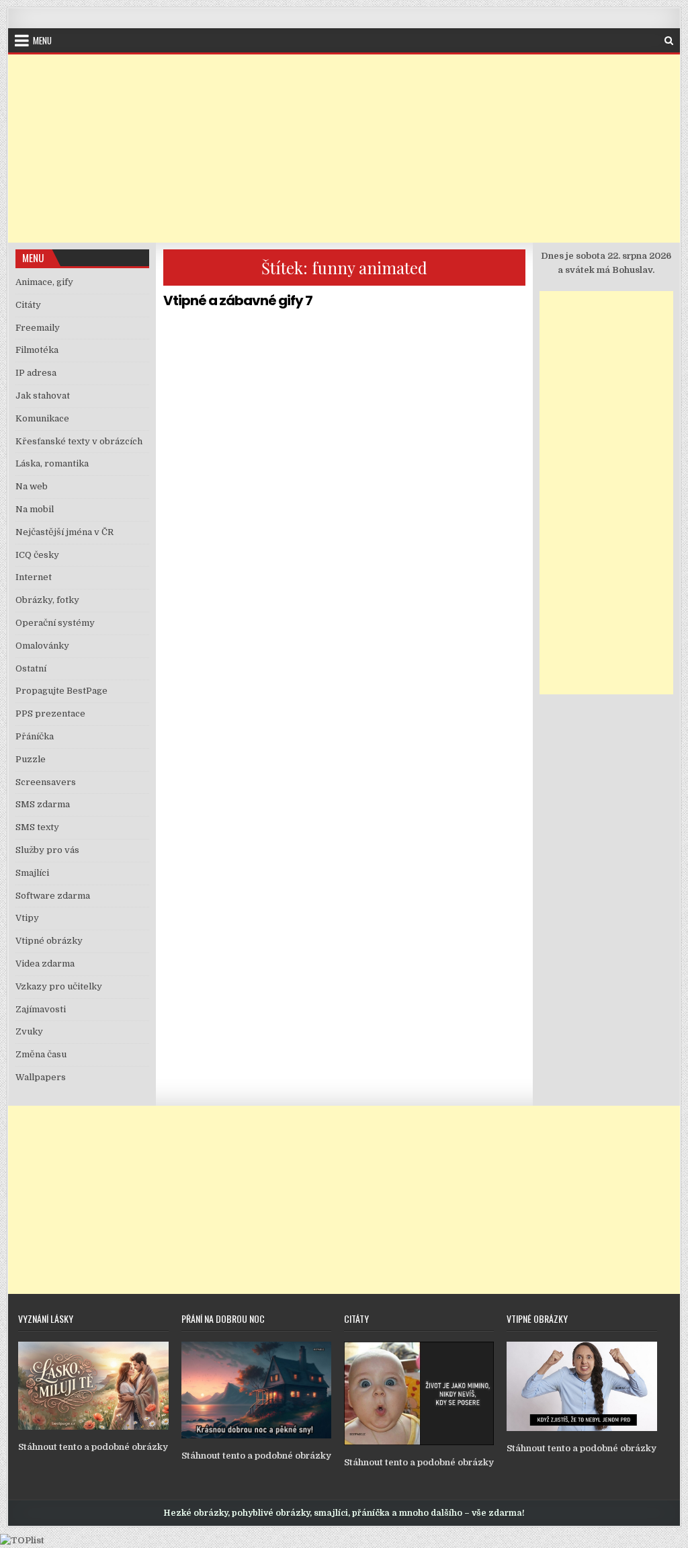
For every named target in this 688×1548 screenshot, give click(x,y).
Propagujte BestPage (61, 691)
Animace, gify (44, 282)
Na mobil (34, 509)
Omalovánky (42, 646)
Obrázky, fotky (47, 600)
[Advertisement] (344, 148)
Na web (31, 486)
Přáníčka (34, 736)
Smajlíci (32, 873)
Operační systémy (55, 623)
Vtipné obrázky (49, 941)
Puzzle (30, 759)
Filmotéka (36, 350)
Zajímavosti (40, 1009)
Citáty (28, 305)
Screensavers (45, 782)
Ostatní (30, 668)
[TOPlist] (22, 1540)
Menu (42, 40)
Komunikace (42, 418)
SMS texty (37, 827)
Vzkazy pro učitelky (58, 986)
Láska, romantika (52, 463)
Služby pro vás (47, 850)
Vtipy (27, 918)
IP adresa (35, 373)
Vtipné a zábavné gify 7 (237, 300)
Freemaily (37, 328)
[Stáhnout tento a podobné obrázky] (93, 1427)
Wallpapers (40, 1077)
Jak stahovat (42, 396)
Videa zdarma (45, 964)
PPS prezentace (50, 713)
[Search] (668, 40)
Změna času (41, 1054)
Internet (33, 577)
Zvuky (29, 1031)
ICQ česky (37, 555)
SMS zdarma (42, 804)
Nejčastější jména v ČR (64, 532)
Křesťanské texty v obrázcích (78, 441)
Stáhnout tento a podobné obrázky (93, 1447)
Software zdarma (52, 896)
